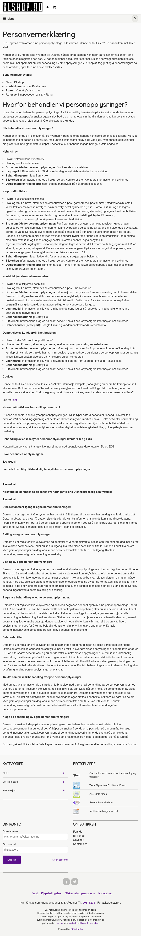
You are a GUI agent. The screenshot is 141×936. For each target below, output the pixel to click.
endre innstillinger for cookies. (84, 923)
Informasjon (9, 790)
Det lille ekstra (10, 781)
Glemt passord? (60, 859)
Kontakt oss (80, 844)
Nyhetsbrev (105, 893)
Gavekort (78, 840)
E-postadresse (10, 831)
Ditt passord (9, 844)
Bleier (6, 773)
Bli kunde (79, 836)
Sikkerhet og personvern (80, 893)
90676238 (89, 902)
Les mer (60, 923)
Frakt (35, 893)
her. (15, 400)
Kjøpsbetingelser (51, 893)
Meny (10, 18)
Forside (77, 831)
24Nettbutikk (76, 929)
